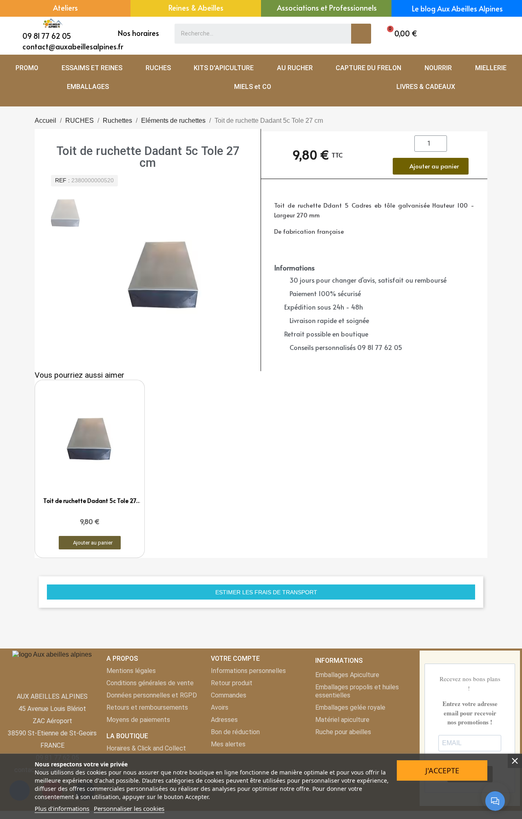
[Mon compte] (489, 34)
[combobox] (257, 34)
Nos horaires (138, 33)
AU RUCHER (295, 68)
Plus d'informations (62, 808)
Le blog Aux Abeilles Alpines (457, 8)
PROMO (26, 68)
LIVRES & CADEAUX (425, 87)
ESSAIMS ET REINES (92, 68)
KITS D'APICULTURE (224, 68)
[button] (400, 33)
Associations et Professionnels (327, 7)
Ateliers (65, 7)
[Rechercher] (361, 34)
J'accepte (442, 770)
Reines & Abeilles (195, 7)
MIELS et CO (252, 87)
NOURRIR (438, 68)
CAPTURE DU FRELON (368, 68)
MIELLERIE (491, 68)
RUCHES (158, 68)
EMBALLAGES (88, 87)
